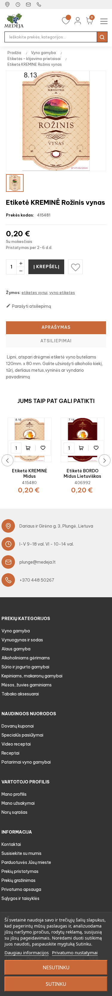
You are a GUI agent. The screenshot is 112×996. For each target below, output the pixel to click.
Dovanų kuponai (17, 726)
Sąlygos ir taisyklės (20, 898)
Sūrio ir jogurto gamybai (25, 667)
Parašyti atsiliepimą (28, 306)
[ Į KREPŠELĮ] (30, 448)
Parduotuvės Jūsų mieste (26, 862)
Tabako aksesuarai (20, 694)
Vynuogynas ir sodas (22, 640)
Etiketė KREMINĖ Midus (29, 473)
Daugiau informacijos (26, 952)
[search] (102, 37)
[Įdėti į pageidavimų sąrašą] (43, 448)
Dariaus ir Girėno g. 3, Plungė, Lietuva (56, 526)
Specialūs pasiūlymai (22, 735)
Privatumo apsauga (21, 889)
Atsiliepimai (56, 341)
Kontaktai (11, 844)
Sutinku (56, 984)
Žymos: (13, 292)
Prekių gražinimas (18, 880)
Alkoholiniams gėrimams (25, 658)
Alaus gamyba (15, 649)
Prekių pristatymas (20, 871)
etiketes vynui (34, 292)
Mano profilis (14, 794)
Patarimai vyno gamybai (26, 762)
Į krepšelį (46, 266)
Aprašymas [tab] (56, 327)
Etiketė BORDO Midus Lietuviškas (82, 473)
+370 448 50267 (36, 580)
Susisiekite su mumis (21, 853)
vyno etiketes (62, 292)
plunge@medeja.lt (37, 562)
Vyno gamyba (15, 631)
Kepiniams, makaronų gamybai (31, 676)
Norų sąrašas (14, 812)
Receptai (10, 753)
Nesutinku (56, 967)
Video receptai (16, 744)
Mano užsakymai (18, 803)
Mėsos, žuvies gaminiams (26, 685)
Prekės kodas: (20, 215)
